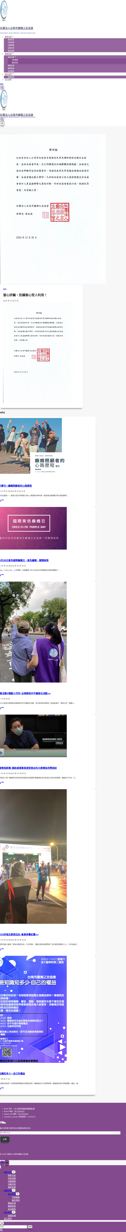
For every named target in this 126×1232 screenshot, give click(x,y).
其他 (4, 289)
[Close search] (2, 1223)
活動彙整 (11, 45)
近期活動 (11, 42)
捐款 (1, 84)
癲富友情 (11, 65)
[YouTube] (3, 1123)
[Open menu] (2, 123)
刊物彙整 (15, 60)
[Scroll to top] (2, 1163)
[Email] (5, 1123)
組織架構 (11, 77)
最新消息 (11, 40)
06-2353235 (23, 1114)
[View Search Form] (2, 87)
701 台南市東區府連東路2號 (24, 1109)
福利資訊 (15, 62)
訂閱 (5, 1139)
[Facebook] (1, 1123)
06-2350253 (19, 1111)
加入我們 (8, 80)
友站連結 (11, 71)
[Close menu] (0, 1167)
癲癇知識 (8, 1191)
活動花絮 (11, 48)
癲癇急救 (11, 68)
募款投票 (11, 51)
